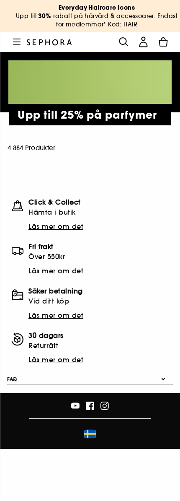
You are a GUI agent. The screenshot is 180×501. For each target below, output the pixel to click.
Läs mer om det (55, 226)
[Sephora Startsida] (49, 42)
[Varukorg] (163, 42)
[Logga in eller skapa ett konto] (143, 42)
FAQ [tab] (12, 379)
